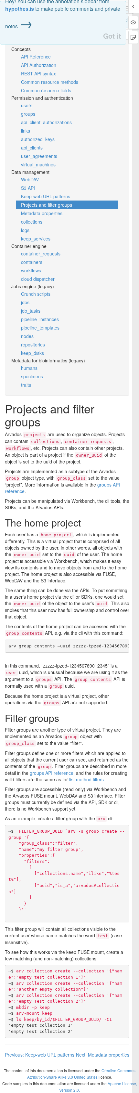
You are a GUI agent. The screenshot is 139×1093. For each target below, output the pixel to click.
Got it (112, 36)
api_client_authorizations (46, 122)
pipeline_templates (40, 327)
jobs (25, 302)
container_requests (40, 253)
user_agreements (39, 156)
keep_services (35, 238)
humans (29, 368)
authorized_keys (38, 139)
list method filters (86, 779)
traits (26, 385)
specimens (32, 376)
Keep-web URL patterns (45, 196)
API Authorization (38, 65)
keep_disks (32, 353)
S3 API (28, 188)
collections (31, 221)
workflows (31, 270)
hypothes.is (19, 8)
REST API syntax (38, 73)
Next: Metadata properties (102, 1054)
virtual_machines (38, 164)
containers (31, 262)
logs (25, 230)
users (26, 105)
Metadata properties (41, 213)
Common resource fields (46, 90)
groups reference (51, 773)
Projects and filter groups (46, 205)
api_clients (32, 147)
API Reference (36, 56)
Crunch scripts (35, 294)
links (25, 130)
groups (28, 114)
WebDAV (30, 179)
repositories (33, 344)
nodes (27, 336)
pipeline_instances (40, 319)
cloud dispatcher (38, 279)
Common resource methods (49, 82)
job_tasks (30, 310)
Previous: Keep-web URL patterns (39, 1054)
